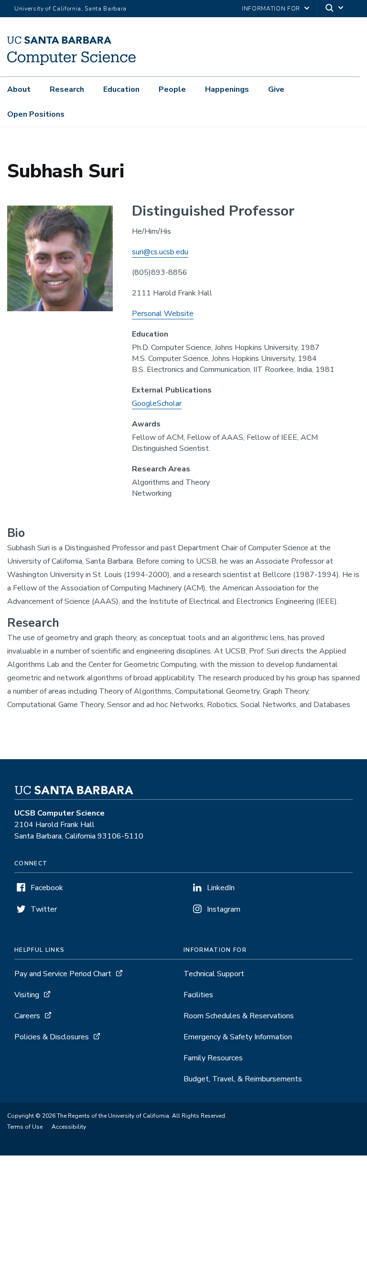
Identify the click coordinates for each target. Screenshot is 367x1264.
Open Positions (36, 114)
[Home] (71, 62)
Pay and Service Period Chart (62, 974)
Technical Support (214, 974)
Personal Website (163, 313)
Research (67, 89)
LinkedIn (221, 888)
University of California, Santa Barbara (70, 8)
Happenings (227, 89)
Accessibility (69, 1127)
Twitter (44, 909)
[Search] (335, 8)
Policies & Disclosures (51, 1037)
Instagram (223, 909)
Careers (27, 1016)
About (19, 89)
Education (121, 89)
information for (271, 8)
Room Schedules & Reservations (239, 1016)
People (172, 89)
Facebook (47, 888)
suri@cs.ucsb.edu (160, 252)
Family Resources (213, 1058)
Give (276, 89)
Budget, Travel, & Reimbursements (243, 1079)
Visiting (26, 995)
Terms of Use (25, 1127)
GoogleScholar (157, 403)
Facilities (198, 995)
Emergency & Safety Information (238, 1037)
